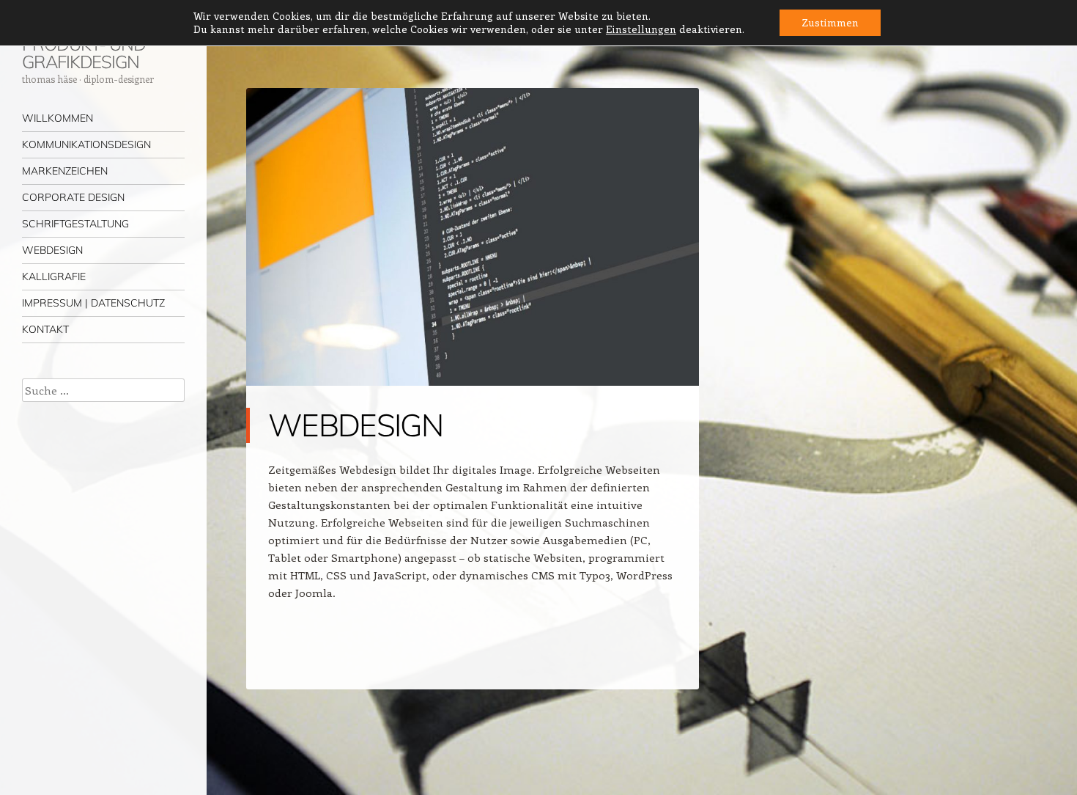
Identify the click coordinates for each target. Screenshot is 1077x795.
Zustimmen (830, 22)
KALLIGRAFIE (54, 276)
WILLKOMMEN (57, 118)
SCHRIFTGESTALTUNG (75, 223)
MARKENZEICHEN (65, 170)
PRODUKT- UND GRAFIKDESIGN (84, 53)
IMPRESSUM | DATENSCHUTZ (93, 302)
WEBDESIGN (52, 250)
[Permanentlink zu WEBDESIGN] (472, 399)
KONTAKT (45, 329)
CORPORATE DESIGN (73, 197)
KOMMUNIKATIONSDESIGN (86, 144)
